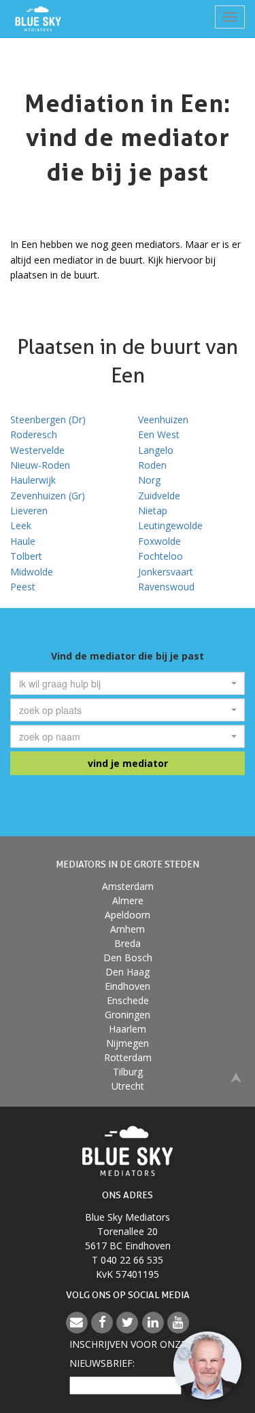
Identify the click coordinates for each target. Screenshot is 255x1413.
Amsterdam (128, 886)
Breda (127, 943)
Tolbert (26, 556)
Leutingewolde (170, 525)
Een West (159, 434)
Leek (20, 525)
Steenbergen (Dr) (48, 419)
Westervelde (37, 450)
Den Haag (127, 971)
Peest (22, 586)
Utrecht (128, 1085)
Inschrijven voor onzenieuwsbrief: (127, 1354)
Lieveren (29, 510)
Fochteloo (160, 556)
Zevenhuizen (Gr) (47, 495)
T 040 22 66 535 (127, 1259)
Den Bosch (127, 957)
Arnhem (127, 929)
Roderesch (33, 434)
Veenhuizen (163, 419)
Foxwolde (159, 541)
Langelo (155, 450)
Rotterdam (128, 1057)
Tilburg (128, 1071)
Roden (152, 465)
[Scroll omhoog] (236, 1076)
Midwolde (31, 571)
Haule (22, 541)
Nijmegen (127, 1043)
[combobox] (127, 683)
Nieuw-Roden (40, 465)
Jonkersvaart (165, 571)
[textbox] (123, 683)
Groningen (127, 1014)
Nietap (152, 510)
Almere (127, 900)
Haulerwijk (33, 479)
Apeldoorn (127, 914)
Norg (149, 479)
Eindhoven (127, 986)
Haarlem (127, 1028)
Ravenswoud (166, 586)
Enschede (128, 1000)
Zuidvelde (159, 495)
